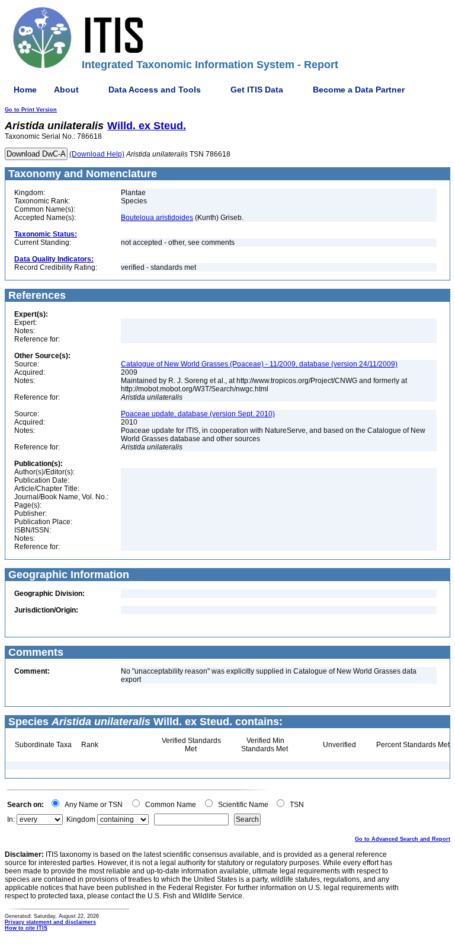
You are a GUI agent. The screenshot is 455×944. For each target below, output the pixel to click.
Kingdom (80, 819)
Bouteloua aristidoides (157, 217)
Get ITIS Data (256, 89)
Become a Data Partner (359, 89)
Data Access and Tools (154, 89)
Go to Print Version (31, 110)
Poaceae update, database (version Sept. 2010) (198, 414)
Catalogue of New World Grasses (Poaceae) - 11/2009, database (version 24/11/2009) (259, 364)
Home (25, 89)
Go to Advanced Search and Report (402, 839)
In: (11, 819)
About (66, 89)
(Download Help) (96, 154)
